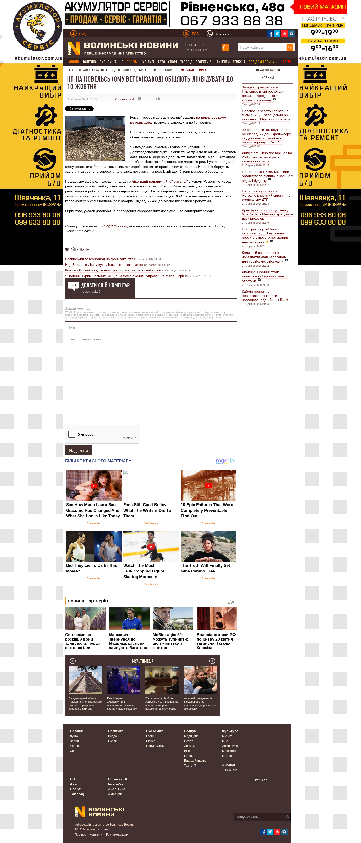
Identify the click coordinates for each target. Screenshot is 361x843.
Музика (227, 736)
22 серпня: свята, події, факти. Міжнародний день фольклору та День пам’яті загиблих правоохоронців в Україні (267, 135)
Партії (112, 741)
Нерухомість (155, 745)
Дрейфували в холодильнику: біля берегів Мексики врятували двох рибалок (267, 214)
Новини (268, 78)
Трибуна (239, 62)
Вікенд (188, 750)
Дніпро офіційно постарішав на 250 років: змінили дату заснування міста (267, 156)
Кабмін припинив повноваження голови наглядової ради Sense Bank (265, 295)
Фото (105, 70)
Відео (115, 70)
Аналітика (91, 70)
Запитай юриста (193, 70)
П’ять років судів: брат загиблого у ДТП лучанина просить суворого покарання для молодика (265, 235)
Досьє (138, 70)
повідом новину (261, 62)
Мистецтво (229, 750)
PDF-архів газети (267, 70)
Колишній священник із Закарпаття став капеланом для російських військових (264, 257)
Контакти (96, 834)
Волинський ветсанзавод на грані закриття (99, 258)
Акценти (223, 62)
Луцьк (74, 736)
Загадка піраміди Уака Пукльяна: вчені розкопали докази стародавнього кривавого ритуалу (263, 93)
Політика (89, 62)
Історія (227, 755)
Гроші (150, 736)
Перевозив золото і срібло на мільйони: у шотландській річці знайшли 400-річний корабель (266, 114)
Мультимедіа (142, 661)
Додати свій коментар (105, 285)
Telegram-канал (114, 225)
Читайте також (77, 249)
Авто (161, 62)
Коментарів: (124, 99)
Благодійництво (195, 760)
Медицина (191, 736)
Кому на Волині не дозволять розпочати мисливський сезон (113, 270)
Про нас (80, 834)
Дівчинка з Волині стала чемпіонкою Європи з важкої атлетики (265, 276)
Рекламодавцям (117, 834)
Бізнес (150, 741)
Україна (75, 745)
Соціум (190, 730)
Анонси (150, 70)
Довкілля (190, 745)
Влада (112, 736)
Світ (73, 750)
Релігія (189, 755)
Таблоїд (186, 62)
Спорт (172, 62)
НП (122, 62)
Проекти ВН (204, 62)
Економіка (108, 62)
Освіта (188, 741)
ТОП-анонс (229, 770)
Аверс (287, 62)
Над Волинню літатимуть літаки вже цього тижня (104, 264)
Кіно (225, 741)
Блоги (126, 70)
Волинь (75, 741)
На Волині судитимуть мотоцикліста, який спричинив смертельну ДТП (266, 195)
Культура (147, 62)
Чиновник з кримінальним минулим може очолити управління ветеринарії (124, 275)
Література (230, 745)
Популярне (166, 70)
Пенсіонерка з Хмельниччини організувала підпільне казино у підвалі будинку (267, 176)
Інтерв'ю (74, 70)
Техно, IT (190, 765)
